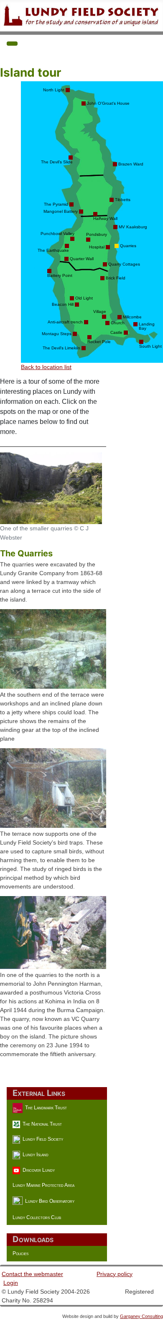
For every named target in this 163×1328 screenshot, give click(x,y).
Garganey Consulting (141, 1316)
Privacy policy (114, 1274)
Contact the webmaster (32, 1274)
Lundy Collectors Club (37, 1217)
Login (10, 1282)
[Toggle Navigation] (12, 43)
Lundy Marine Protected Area (43, 1185)
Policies (20, 1253)
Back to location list (46, 367)
